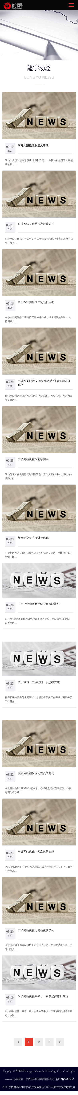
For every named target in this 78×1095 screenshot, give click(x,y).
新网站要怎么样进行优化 (33, 537)
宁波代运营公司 (67, 1087)
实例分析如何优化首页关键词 (36, 773)
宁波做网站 (38, 1087)
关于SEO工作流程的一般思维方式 (39, 682)
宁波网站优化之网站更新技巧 (36, 930)
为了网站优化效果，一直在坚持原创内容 (43, 996)
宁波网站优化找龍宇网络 (33, 459)
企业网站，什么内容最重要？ (36, 223)
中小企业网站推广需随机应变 (36, 302)
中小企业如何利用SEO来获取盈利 (39, 603)
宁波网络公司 (16, 1087)
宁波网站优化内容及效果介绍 (36, 851)
